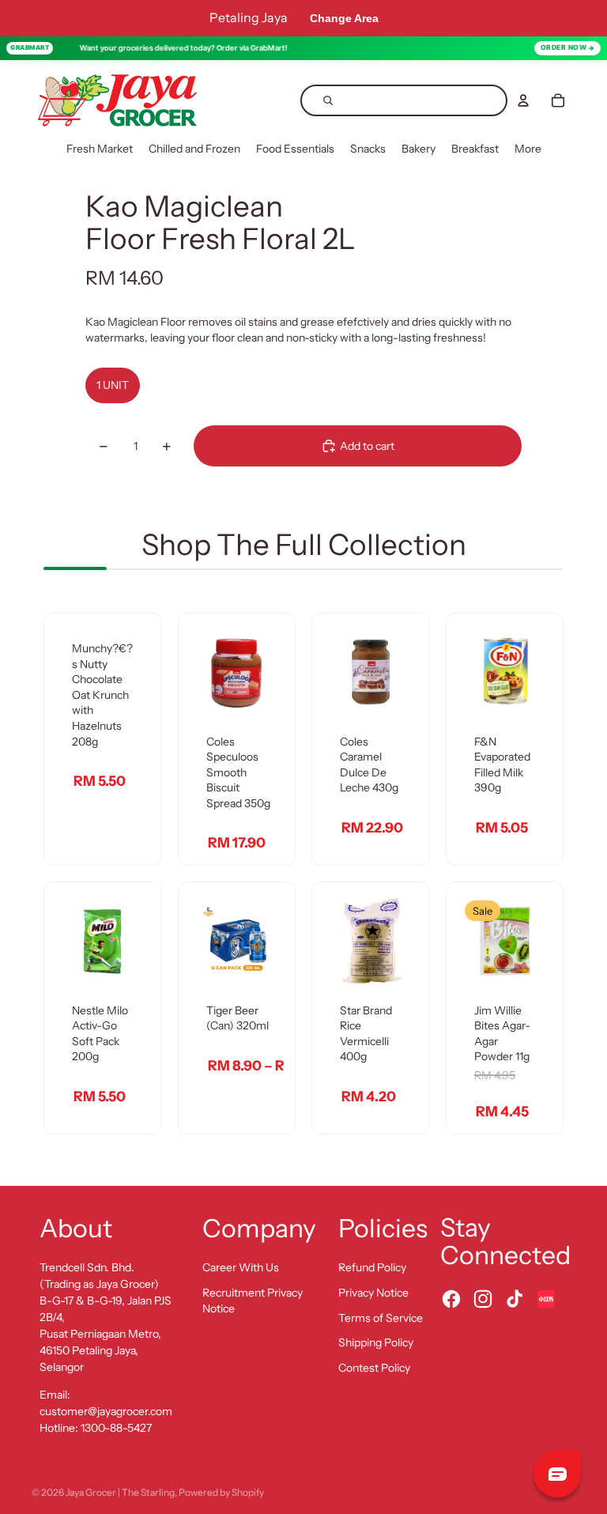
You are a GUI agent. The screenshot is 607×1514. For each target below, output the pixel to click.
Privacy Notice (373, 1293)
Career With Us (240, 1267)
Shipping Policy (375, 1342)
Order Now (564, 47)
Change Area (344, 18)
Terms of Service (380, 1318)
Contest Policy (374, 1368)
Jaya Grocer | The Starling (120, 1492)
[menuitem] (99, 149)
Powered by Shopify (221, 1492)
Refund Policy (372, 1267)
